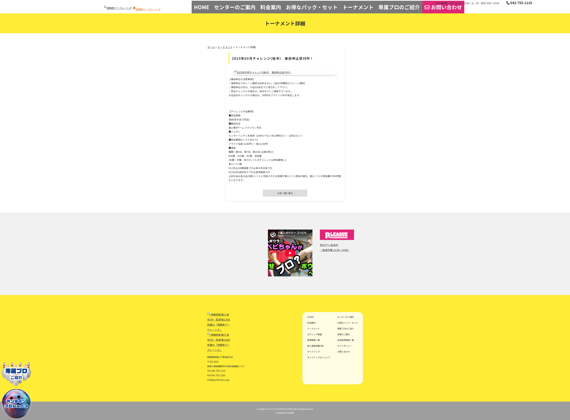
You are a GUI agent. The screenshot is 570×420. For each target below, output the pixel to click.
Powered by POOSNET (285, 412)
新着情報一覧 (313, 340)
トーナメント (358, 7)
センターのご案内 (235, 7)
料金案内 (270, 7)
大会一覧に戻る (285, 193)
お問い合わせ (446, 7)
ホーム (211, 47)
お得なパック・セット (312, 7)
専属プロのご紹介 (399, 7)
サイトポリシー (344, 345)
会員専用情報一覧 (345, 340)
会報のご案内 (343, 334)
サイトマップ (313, 351)
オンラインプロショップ (318, 357)
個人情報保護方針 (315, 345)
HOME (201, 7)
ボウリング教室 (314, 334)
